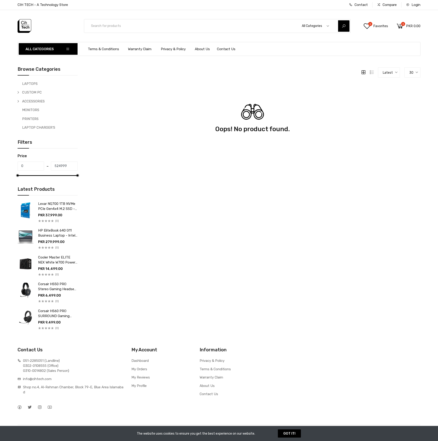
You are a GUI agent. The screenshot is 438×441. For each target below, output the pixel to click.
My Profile (139, 386)
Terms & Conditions (103, 49)
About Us (202, 49)
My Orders (139, 369)
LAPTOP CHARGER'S (38, 127)
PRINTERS (30, 119)
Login (415, 5)
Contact (361, 5)
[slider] (17, 175)
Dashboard (140, 361)
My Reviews (140, 377)
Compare (389, 5)
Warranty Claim (139, 49)
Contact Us (226, 49)
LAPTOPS (30, 84)
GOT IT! (289, 433)
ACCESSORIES (33, 101)
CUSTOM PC (32, 92)
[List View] (372, 72)
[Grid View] (363, 72)
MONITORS (30, 110)
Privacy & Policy (173, 49)
